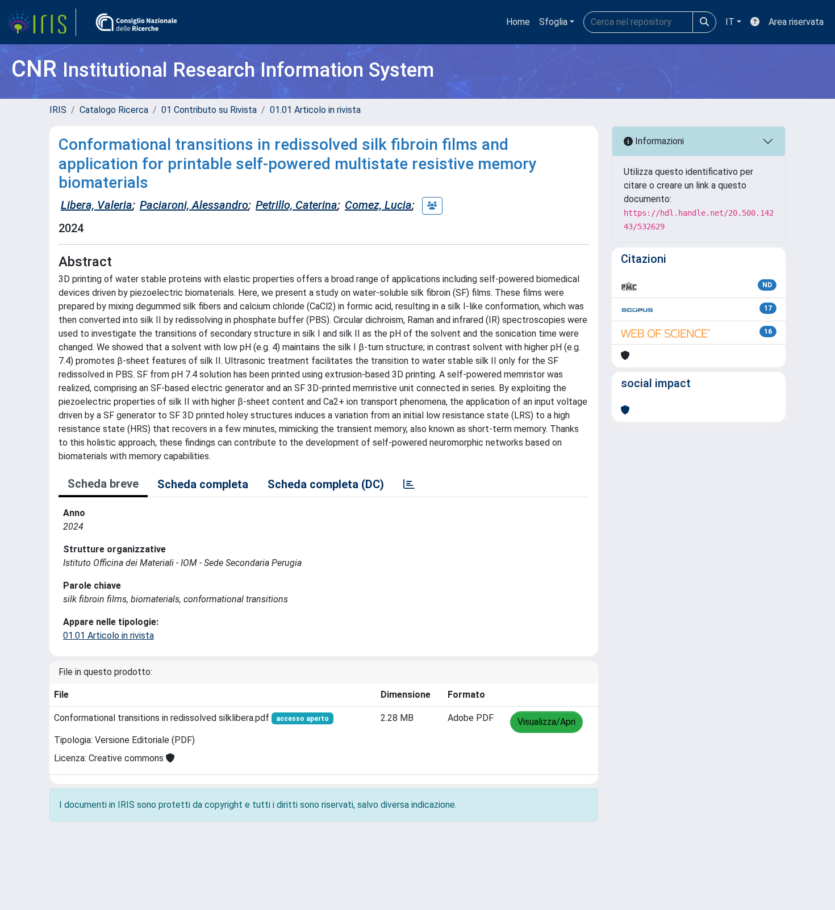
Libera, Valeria (96, 205)
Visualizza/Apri (546, 721)
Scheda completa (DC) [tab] (326, 484)
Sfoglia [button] (553, 21)
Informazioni (658, 141)
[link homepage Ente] (136, 22)
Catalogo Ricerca (114, 109)
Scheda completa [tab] (202, 484)
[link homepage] (41, 22)
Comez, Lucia (378, 205)
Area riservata (796, 21)
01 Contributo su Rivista (209, 109)
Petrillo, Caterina (296, 205)
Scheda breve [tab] (103, 483)
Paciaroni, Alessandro (194, 205)
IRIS (57, 109)
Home (518, 21)
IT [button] (729, 21)
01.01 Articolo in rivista (315, 109)
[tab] (409, 484)
